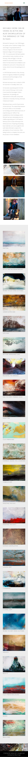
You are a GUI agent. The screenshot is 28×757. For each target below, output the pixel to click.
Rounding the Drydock (10, 375)
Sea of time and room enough (13, 269)
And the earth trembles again (12, 397)
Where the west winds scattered (13, 631)
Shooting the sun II (9, 524)
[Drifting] (14, 239)
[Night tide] (14, 409)
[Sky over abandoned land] (14, 345)
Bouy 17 (5, 673)
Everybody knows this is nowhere (14, 461)
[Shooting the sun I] (14, 494)
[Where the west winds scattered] (14, 622)
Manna (5, 716)
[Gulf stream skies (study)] (14, 685)
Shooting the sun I (9, 503)
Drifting (5, 248)
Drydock (6, 652)
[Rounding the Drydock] (14, 366)
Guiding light (7, 609)
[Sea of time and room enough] (14, 260)
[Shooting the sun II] (14, 515)
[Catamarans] (14, 579)
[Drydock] (14, 643)
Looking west (7, 567)
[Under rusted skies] (14, 303)
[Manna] (14, 707)
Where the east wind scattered (13, 290)
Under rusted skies (9, 312)
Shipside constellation (10, 546)
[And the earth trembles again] (14, 388)
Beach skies (6, 737)
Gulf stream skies (8, 439)
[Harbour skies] (14, 473)
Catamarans (7, 588)
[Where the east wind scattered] (14, 281)
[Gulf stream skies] (14, 430)
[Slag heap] (14, 324)
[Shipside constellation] (14, 537)
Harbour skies (7, 482)
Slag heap (6, 333)
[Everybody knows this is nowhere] (14, 452)
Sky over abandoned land (11, 354)
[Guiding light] (14, 600)
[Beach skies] (14, 728)
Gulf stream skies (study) (11, 694)
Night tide (6, 418)
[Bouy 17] (14, 664)
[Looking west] (14, 558)
